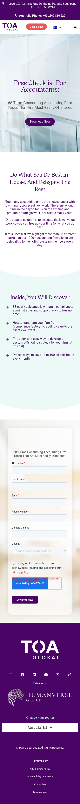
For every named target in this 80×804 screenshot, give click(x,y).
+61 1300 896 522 (54, 15)
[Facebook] (22, 674)
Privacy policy (40, 760)
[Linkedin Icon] (34, 674)
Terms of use (40, 792)
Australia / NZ (37, 727)
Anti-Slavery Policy (40, 768)
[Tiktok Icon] (69, 674)
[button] (75, 27)
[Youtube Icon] (46, 674)
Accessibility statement (40, 776)
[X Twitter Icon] (57, 674)
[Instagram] (10, 674)
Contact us (40, 784)
